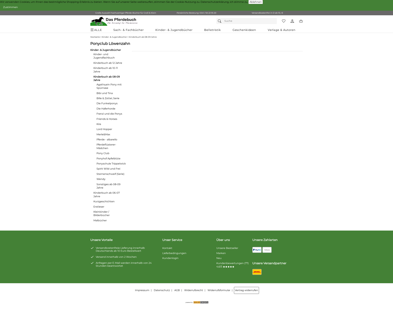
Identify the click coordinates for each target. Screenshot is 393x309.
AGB (177, 290)
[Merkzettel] (284, 21)
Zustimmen (10, 7)
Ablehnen (256, 1)
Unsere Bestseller (227, 248)
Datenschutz (162, 290)
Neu (219, 258)
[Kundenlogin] (292, 21)
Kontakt (167, 248)
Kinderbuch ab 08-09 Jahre (143, 37)
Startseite (95, 37)
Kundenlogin (170, 258)
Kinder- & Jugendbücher (114, 37)
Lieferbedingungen (174, 253)
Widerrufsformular (219, 290)
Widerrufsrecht (193, 290)
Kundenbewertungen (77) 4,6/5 (232, 265)
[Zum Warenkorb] (301, 21)
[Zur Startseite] (114, 21)
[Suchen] (220, 21)
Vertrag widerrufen (246, 290)
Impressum (142, 290)
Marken (221, 253)
